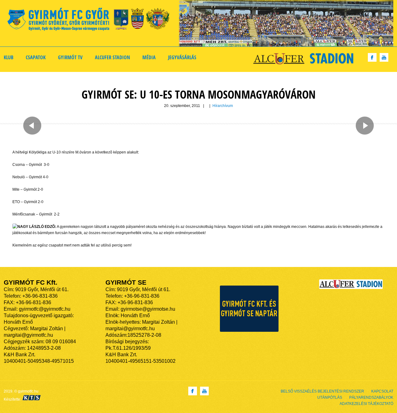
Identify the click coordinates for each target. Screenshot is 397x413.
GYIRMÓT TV (70, 57)
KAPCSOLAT (382, 391)
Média (149, 57)
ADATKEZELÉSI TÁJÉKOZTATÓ (366, 404)
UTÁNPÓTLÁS (329, 397)
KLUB (8, 57)
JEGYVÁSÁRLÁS (182, 57)
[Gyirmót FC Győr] (91, 20)
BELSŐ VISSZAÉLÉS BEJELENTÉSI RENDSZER (322, 391)
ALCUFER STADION (112, 57)
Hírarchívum (222, 106)
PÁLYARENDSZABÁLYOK (371, 397)
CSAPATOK (36, 57)
